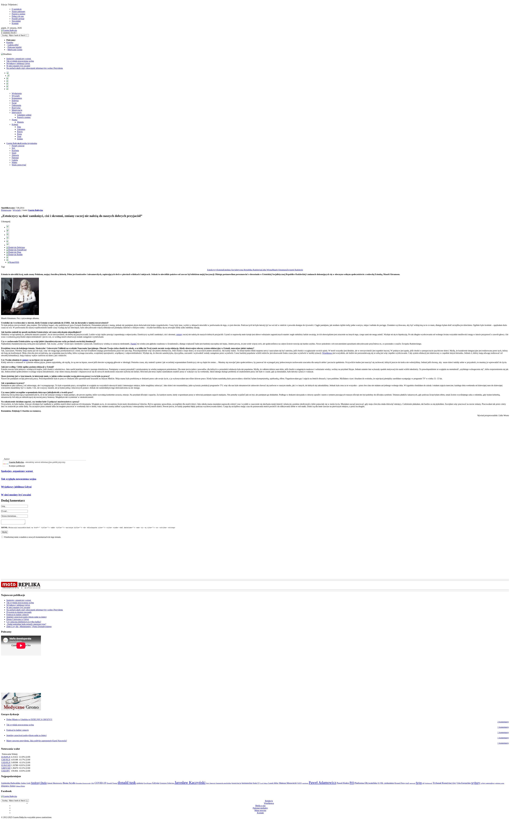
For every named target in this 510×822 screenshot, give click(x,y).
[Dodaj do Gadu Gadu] (8, 245)
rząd (407, 783)
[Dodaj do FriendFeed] (16, 250)
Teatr (19, 136)
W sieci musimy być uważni (18, 66)
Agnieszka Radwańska (10, 783)
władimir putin (499, 783)
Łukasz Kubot (20, 786)
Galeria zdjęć (13, 45)
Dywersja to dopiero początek (18, 612)
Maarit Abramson (279, 270)
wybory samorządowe (488, 783)
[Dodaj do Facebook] (8, 227)
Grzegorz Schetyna (167, 783)
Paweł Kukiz (343, 783)
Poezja (20, 131)
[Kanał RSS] (13, 262)
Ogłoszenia (16, 105)
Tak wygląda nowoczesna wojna (20, 61)
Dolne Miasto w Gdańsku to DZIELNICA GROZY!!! (29, 719)
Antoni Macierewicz (54, 783)
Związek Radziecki (295, 270)
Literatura (21, 129)
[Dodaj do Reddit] (14, 254)
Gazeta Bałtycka (13, 143)
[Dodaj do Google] (7, 241)
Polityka (15, 100)
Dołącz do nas (18, 16)
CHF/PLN (5, 760)
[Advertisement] (255, 186)
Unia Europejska (464, 783)
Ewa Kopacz (148, 783)
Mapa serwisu (260, 810)
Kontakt (15, 23)
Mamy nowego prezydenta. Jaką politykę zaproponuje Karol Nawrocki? (36, 741)
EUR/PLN (5, 757)
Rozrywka (16, 108)
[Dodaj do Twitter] (8, 231)
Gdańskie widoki (24, 115)
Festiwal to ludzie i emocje (17, 614)
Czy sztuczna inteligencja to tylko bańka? (23, 622)
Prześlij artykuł (18, 19)
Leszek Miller (273, 783)
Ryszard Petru (399, 783)
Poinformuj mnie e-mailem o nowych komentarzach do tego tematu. (32, 537)
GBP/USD (5, 768)
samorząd (412, 783)
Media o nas (260, 805)
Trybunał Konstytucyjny (444, 783)
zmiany (179, 334)
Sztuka (20, 139)
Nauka (14, 120)
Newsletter (16, 21)
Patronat (15, 158)
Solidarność (428, 783)
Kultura (15, 124)
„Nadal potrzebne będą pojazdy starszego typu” (26, 624)
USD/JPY (5, 771)
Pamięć (134, 344)
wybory (475, 782)
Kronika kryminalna (28, 143)
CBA (92, 783)
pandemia (305, 783)
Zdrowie (15, 155)
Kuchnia (15, 150)
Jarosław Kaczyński (190, 782)
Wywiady (16, 96)
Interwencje (17, 112)
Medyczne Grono (15, 49)
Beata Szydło (69, 783)
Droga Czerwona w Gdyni (17, 619)
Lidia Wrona (267, 270)
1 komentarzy (503, 727)
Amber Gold (25, 783)
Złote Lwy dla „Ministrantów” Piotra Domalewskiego (29, 626)
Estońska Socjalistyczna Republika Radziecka (242, 270)
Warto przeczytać (19, 165)
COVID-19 (100, 783)
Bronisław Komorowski (83, 783)
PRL (382, 783)
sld (423, 783)
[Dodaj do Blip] (8, 235)
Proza (19, 134)
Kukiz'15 (256, 783)
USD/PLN (5, 762)
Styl (13, 148)
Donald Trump (112, 783)
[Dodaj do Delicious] (15, 247)
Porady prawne (18, 146)
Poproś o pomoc (18, 14)
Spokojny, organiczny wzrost (18, 58)
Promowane (6, 210)
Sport (14, 153)
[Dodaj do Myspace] (7, 257)
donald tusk (127, 782)
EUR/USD (6, 765)
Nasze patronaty (18, 11)
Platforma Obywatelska (365, 783)
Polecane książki (15, 47)
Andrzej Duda (39, 782)
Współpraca (327, 353)
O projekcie (17, 9)
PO (379, 783)
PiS (352, 782)
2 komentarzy (503, 722)
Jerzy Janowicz (211, 783)
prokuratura (389, 783)
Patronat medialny (260, 808)
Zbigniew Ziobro (8, 786)
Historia (20, 122)
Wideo (14, 162)
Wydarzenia (17, 93)
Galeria (15, 160)
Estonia (220, 270)
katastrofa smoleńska (223, 783)
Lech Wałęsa (264, 783)
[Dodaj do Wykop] (8, 238)
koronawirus (247, 783)
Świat (14, 103)
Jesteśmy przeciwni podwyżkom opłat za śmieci (26, 617)
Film (19, 127)
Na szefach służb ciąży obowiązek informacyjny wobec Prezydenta (34, 68)
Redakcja (269, 801)
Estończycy (212, 270)
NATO (299, 783)
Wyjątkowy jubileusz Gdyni (18, 63)
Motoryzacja (17, 110)
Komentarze (17, 98)
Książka (9, 42)
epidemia (139, 783)
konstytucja (236, 783)
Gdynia (155, 783)
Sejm (419, 782)
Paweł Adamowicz (322, 783)
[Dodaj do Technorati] (7, 260)
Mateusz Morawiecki (288, 783)
